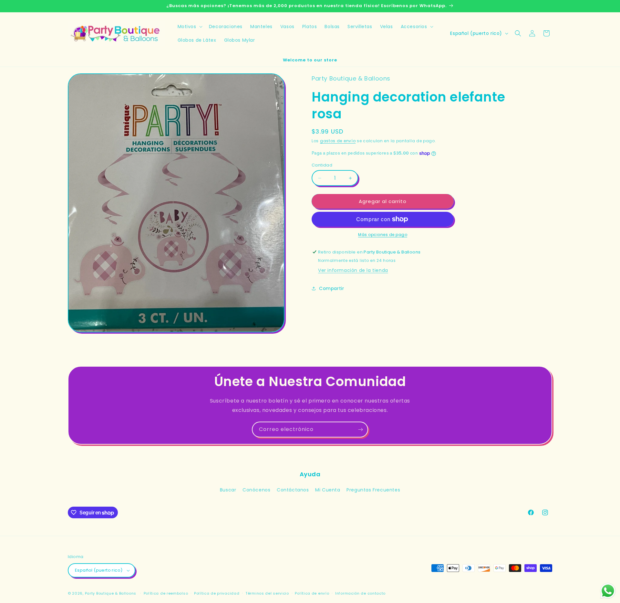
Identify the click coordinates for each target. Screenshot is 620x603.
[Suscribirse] (360, 429)
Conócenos (256, 490)
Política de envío (312, 593)
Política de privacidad (216, 593)
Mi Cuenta (327, 490)
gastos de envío (338, 141)
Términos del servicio (267, 593)
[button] (189, 26)
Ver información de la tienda (353, 270)
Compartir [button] (331, 288)
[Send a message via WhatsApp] (608, 591)
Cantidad (322, 165)
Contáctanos (293, 490)
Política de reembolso (166, 593)
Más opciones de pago (382, 234)
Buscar (228, 490)
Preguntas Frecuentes (373, 490)
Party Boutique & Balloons (111, 593)
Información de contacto (360, 593)
